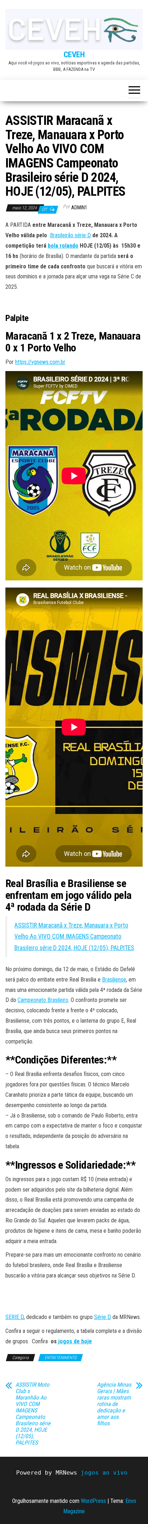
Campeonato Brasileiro (43, 1000)
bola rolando (63, 245)
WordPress (93, 1501)
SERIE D (14, 1317)
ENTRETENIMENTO (61, 1357)
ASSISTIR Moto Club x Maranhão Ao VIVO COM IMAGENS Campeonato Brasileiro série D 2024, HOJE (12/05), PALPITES (33, 1414)
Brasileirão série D (70, 235)
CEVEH (74, 54)
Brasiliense (114, 979)
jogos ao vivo (104, 1472)
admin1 (79, 207)
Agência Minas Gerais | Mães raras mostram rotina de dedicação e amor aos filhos (114, 1404)
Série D (102, 1317)
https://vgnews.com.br (40, 362)
